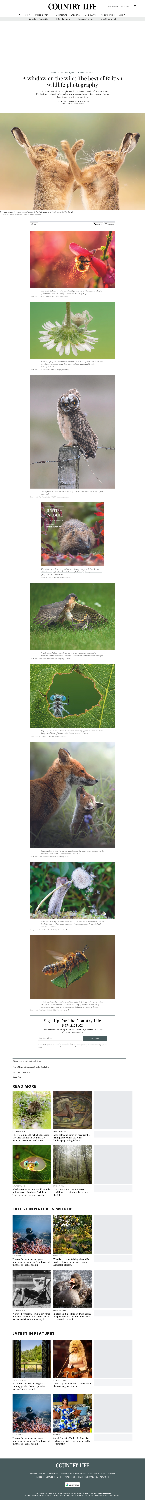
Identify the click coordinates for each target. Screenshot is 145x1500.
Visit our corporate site (102, 1493)
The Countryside (108, 15)
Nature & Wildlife (85, 72)
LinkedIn (60, 1477)
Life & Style (75, 15)
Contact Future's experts (49, 1473)
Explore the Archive (63, 19)
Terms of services (59, 1044)
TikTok (67, 1477)
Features (81, 103)
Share (35, 224)
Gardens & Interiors (43, 15)
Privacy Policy (86, 1473)
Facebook (40, 1477)
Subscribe (124, 6)
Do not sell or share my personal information (90, 1477)
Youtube (49, 1477)
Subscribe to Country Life (38, 19)
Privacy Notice (89, 1044)
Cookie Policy (99, 1473)
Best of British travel (108, 19)
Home (53, 72)
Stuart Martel (63, 101)
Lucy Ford (85, 101)
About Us (33, 1473)
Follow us (99, 224)
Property (26, 15)
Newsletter (111, 224)
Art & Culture (90, 15)
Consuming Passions (85, 19)
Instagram (111, 1473)
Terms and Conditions (70, 1473)
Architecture (61, 15)
